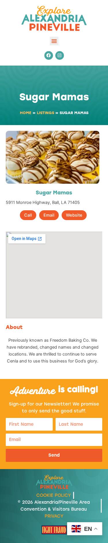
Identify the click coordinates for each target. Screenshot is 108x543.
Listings (45, 113)
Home (25, 113)
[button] (54, 41)
